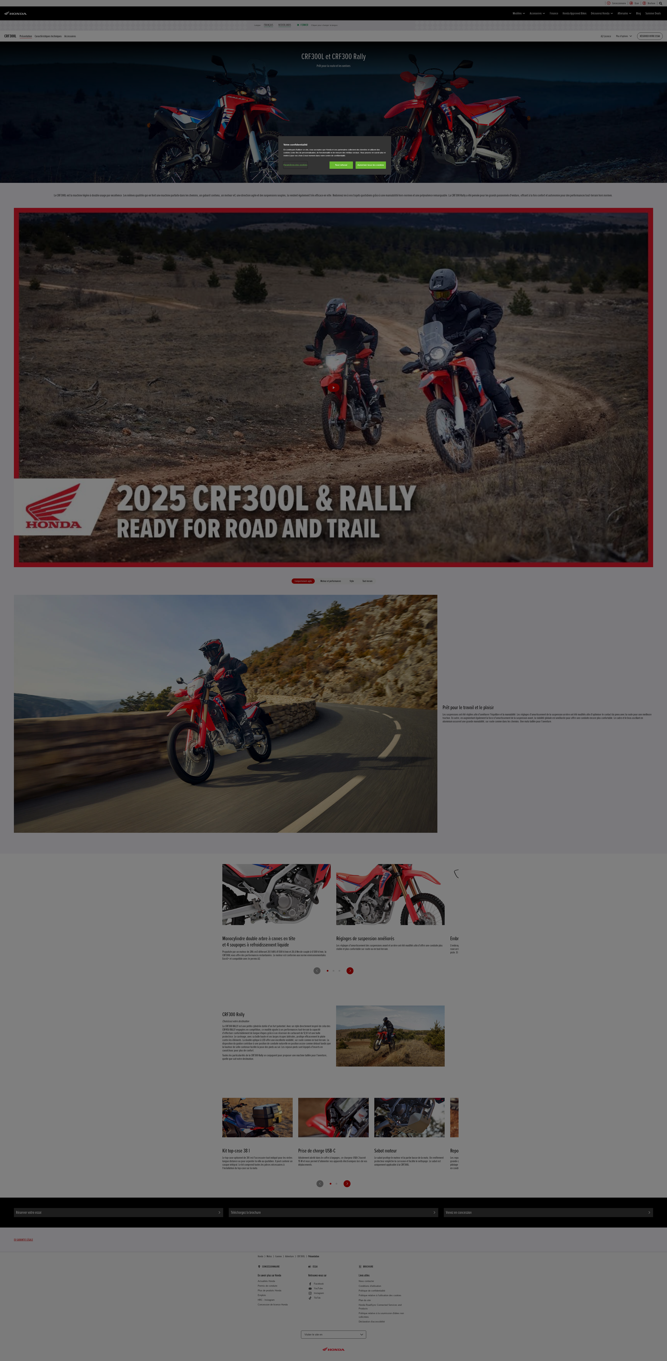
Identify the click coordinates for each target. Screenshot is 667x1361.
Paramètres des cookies (295, 165)
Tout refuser (341, 165)
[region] (334, 155)
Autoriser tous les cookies (370, 165)
